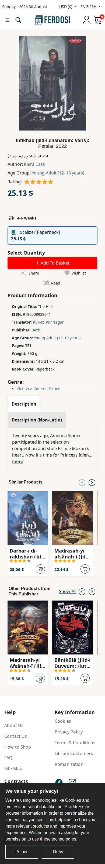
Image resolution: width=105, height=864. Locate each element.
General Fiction (47, 388)
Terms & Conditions (75, 743)
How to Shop (17, 747)
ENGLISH (88, 6)
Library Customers (74, 753)
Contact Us (15, 736)
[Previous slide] (82, 482)
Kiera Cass (34, 164)
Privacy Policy (69, 732)
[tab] (24, 404)
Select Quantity (26, 252)
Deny (58, 851)
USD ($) (66, 6)
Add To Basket (54, 263)
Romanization (69, 764)
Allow (21, 851)
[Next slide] (92, 482)
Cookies (63, 721)
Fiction (23, 388)
